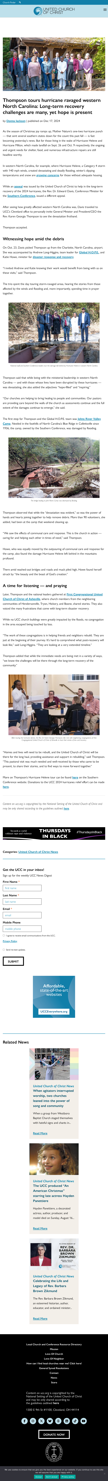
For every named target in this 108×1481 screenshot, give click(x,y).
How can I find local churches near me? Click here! (54, 1363)
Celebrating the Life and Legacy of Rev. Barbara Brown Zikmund (50, 1285)
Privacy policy (68, 1477)
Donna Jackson (15, 121)
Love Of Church (54, 1353)
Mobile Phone (12, 922)
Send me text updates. (15, 949)
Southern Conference (21, 195)
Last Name (11, 895)
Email (7, 908)
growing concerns (47, 175)
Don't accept (52, 1477)
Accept (38, 1477)
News (54, 1377)
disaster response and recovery (53, 257)
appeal (18, 186)
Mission (54, 1349)
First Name (11, 881)
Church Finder (9, 2)
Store (54, 1382)
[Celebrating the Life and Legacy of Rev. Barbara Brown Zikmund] (54, 1254)
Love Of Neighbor (54, 1358)
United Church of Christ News (38, 851)
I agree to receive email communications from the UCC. (31, 935)
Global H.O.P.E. (89, 252)
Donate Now (54, 1434)
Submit (13, 961)
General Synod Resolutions (54, 1368)
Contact (54, 1373)
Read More (40, 1133)
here (75, 777)
